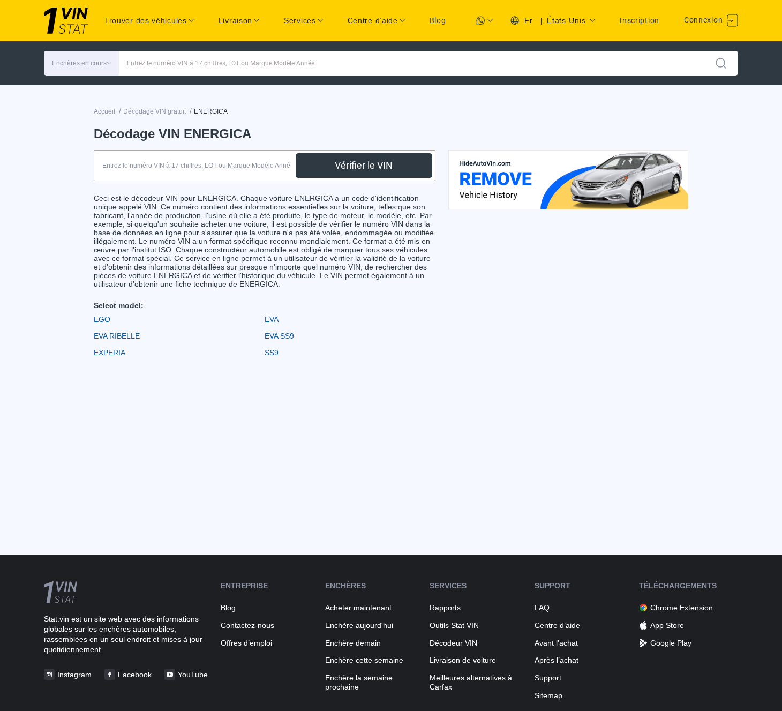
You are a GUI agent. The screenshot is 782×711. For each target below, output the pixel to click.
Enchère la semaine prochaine (359, 682)
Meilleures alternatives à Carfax (471, 682)
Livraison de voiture (463, 660)
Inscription (639, 20)
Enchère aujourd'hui (359, 625)
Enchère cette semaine (364, 660)
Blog (438, 20)
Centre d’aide (557, 625)
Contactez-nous (247, 625)
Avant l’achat (556, 643)
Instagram (74, 674)
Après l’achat (556, 660)
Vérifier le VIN (364, 165)
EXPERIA (109, 352)
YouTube (193, 674)
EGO (102, 319)
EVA (272, 319)
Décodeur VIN (453, 643)
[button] (81, 63)
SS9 (272, 352)
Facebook (135, 674)
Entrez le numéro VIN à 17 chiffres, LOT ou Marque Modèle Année (220, 63)
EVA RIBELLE (117, 336)
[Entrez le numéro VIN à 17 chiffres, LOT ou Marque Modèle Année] (721, 63)
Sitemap (548, 695)
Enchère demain (353, 643)
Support (548, 677)
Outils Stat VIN (454, 625)
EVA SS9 (279, 336)
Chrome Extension (681, 607)
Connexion (704, 20)
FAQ (542, 607)
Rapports (445, 607)
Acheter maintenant (358, 607)
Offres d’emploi (246, 643)
